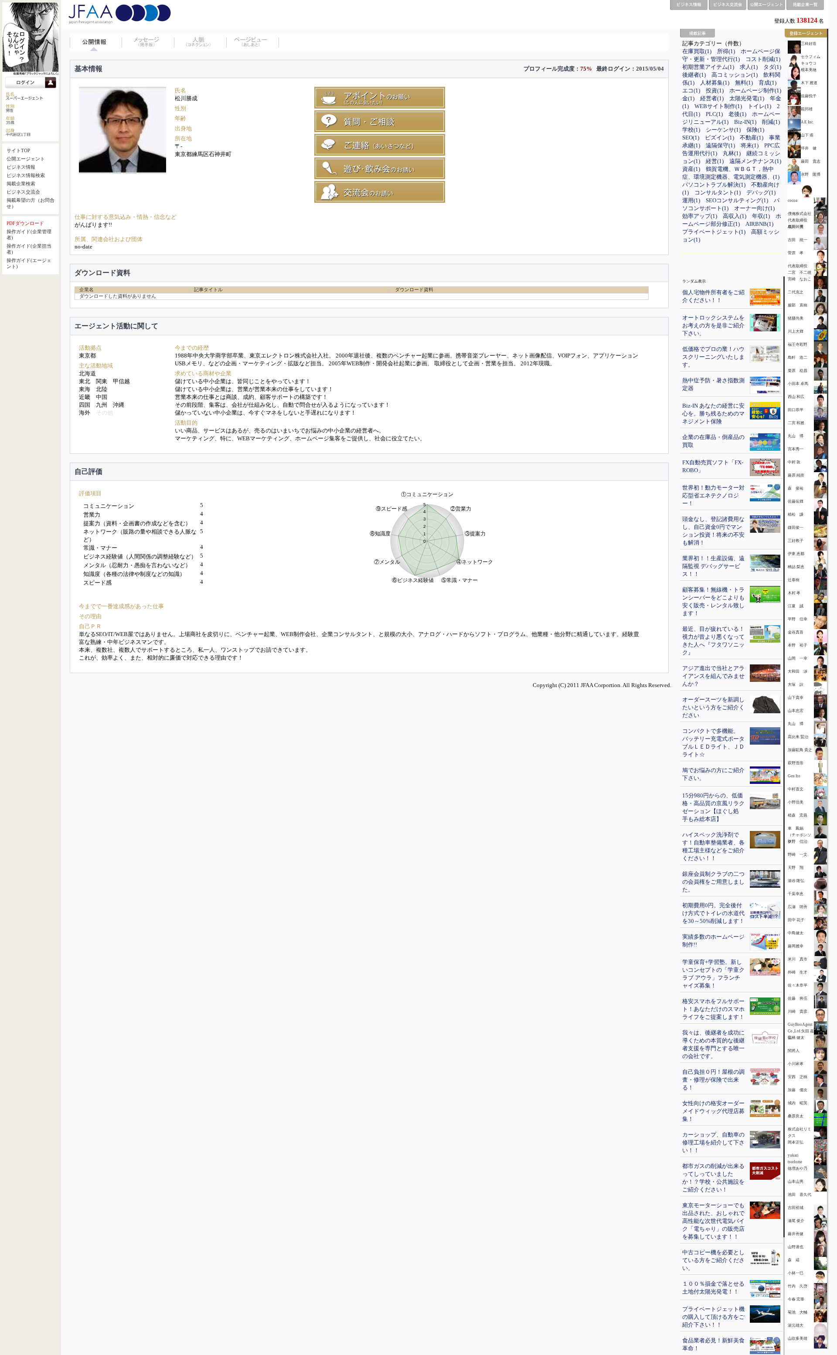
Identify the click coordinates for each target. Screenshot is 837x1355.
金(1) (688, 98)
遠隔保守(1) (720, 145)
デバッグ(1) (761, 192)
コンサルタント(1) (717, 192)
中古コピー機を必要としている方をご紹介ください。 (713, 1260)
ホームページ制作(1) (755, 90)
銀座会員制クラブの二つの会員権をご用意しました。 (713, 882)
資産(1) (691, 169)
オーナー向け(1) (754, 208)
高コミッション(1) (734, 74)
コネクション (200, 42)
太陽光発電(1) (746, 98)
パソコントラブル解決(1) (713, 184)
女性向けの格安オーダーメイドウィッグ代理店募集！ (713, 1111)
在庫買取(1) (696, 51)
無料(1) (744, 82)
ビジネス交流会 (23, 192)
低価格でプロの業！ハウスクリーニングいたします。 (713, 357)
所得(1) (726, 51)
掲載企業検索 (21, 183)
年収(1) (761, 216)
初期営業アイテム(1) (708, 67)
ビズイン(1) (719, 137)
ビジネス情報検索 (26, 175)
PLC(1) (714, 114)
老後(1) (737, 114)
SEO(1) (690, 137)
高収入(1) (734, 216)
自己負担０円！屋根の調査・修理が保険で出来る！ (713, 1080)
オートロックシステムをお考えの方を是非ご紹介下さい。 (713, 325)
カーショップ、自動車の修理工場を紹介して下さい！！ (713, 1142)
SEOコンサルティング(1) (737, 200)
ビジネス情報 (21, 167)
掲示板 (148, 42)
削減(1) (771, 122)
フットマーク (253, 42)
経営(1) (715, 161)
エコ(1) (691, 90)
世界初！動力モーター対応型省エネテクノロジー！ (713, 495)
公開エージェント (26, 159)
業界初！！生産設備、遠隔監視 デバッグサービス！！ (713, 566)
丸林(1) (732, 153)
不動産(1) (751, 137)
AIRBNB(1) (759, 224)
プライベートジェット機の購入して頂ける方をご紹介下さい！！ (713, 1317)
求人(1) (749, 67)
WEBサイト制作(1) (718, 106)
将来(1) (750, 145)
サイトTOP (18, 150)
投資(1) (715, 90)
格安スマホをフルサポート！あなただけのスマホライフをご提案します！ (713, 1009)
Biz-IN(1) (745, 122)
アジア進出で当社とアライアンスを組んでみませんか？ (713, 676)
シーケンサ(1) (723, 129)
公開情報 (96, 42)
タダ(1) (772, 67)
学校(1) (691, 129)
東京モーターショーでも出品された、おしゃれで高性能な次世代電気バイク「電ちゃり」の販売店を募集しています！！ (713, 1221)
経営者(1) (712, 98)
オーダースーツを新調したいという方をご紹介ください (713, 707)
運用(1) (691, 200)
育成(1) (767, 82)
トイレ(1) (759, 106)
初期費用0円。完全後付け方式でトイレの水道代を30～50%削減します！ (713, 913)
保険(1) (755, 129)
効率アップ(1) (699, 216)
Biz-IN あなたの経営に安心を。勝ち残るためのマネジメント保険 (713, 413)
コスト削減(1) (762, 59)
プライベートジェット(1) (713, 231)
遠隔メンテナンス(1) (755, 161)
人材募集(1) (714, 82)
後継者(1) (694, 74)
